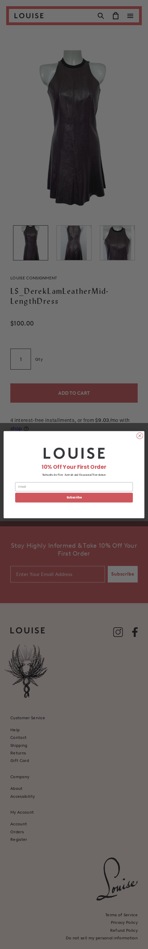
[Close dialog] (140, 435)
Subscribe (74, 497)
